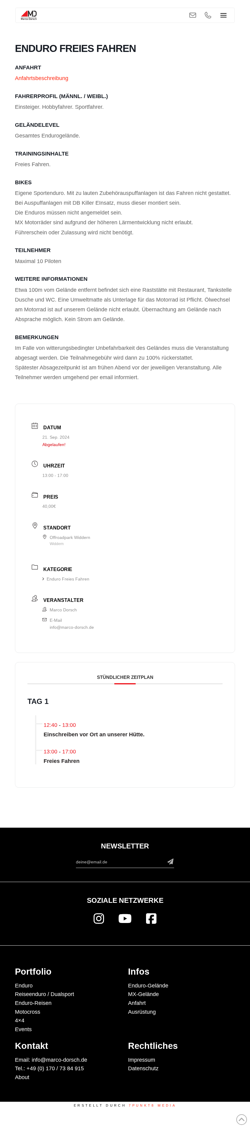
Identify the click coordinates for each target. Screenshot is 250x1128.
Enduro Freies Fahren (68, 579)
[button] (224, 15)
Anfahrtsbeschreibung (41, 78)
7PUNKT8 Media (152, 1105)
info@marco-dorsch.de (72, 627)
